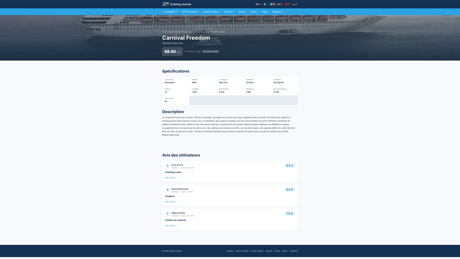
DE (296, 4)
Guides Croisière (211, 12)
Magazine (276, 12)
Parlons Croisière (189, 12)
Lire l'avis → (171, 178)
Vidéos (264, 12)
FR (274, 4)
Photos (254, 12)
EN (260, 4)
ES (281, 4)
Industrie (228, 12)
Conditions (294, 251)
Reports (242, 12)
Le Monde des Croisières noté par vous (177, 32)
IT (267, 4)
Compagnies (169, 12)
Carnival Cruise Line (201, 32)
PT (289, 4)
